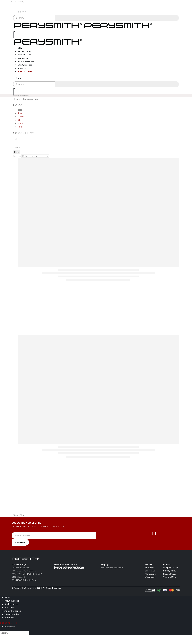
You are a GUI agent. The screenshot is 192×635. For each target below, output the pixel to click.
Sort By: (17, 156)
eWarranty (19, 2)
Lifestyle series (11, 614)
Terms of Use (169, 577)
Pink (20, 113)
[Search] (59, 18)
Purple (21, 116)
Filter (16, 152)
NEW (7, 597)
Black (20, 123)
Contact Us (150, 571)
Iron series (9, 607)
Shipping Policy (170, 568)
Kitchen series (11, 604)
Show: (16, 515)
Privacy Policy (169, 571)
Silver (20, 120)
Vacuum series (11, 601)
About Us (149, 568)
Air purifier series (12, 611)
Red (20, 127)
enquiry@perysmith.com (112, 568)
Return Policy (169, 574)
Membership (151, 574)
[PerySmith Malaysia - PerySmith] (83, 25)
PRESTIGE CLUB (25, 72)
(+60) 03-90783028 (69, 567)
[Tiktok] (155, 533)
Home (16, 95)
